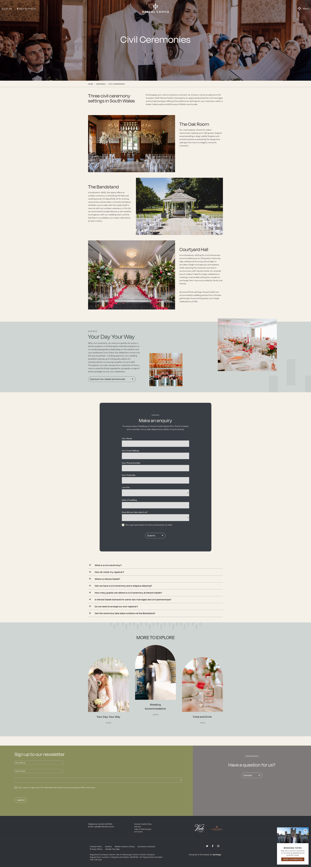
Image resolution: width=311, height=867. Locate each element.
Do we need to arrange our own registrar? (116, 606)
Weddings (101, 84)
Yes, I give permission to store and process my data (148, 524)
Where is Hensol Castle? (107, 579)
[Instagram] (218, 846)
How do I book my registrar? (109, 572)
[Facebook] (213, 846)
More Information (292, 859)
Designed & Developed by (205, 854)
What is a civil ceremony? (108, 565)
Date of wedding (129, 500)
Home (90, 84)
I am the (126, 487)
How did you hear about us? (135, 512)
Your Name (127, 438)
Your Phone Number (131, 463)
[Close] (305, 830)
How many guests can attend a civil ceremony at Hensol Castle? (128, 592)
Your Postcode (128, 475)
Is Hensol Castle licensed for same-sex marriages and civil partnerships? (133, 599)
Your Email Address (130, 450)
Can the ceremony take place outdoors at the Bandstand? (125, 613)
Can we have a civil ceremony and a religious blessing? (123, 585)
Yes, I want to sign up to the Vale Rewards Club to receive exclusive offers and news (56, 787)
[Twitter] (207, 846)
